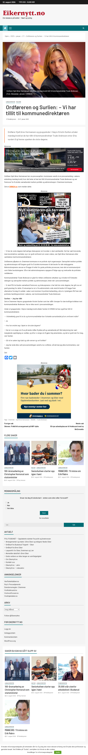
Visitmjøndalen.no (10, 596)
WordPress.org (10, 641)
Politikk (18, 101)
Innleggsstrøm (9, 633)
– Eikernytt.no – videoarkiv (14, 568)
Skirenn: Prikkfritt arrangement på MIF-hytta (21, 425)
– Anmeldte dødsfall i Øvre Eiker (16, 553)
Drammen (11, 420)
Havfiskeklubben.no (11, 581)
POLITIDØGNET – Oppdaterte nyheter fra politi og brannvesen (27, 539)
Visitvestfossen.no (11, 593)
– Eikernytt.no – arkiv (12, 565)
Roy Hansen (21, 480)
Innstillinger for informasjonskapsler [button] (40, 752)
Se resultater (44, 518)
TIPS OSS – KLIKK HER (27, 2)
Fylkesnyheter (62, 683)
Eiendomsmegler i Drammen (15, 587)
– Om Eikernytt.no (10, 559)
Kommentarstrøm (10, 637)
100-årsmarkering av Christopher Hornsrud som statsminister (16, 474)
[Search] (83, 28)
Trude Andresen (42, 420)
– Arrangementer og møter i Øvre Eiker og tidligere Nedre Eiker (27, 542)
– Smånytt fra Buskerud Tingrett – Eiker (19, 545)
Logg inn (7, 629)
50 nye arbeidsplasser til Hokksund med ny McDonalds (67, 426)
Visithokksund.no (10, 590)
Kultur (33, 467)
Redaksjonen (12, 119)
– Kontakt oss (9, 562)
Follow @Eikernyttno (12, 616)
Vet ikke (10, 508)
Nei (8, 505)
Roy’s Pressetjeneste (12, 584)
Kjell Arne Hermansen (22, 420)
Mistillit (33, 420)
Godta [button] (58, 752)
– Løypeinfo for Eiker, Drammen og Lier (19, 551)
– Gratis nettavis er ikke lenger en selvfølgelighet (22, 556)
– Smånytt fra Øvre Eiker (13, 548)
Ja (8, 503)
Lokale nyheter (10, 101)
